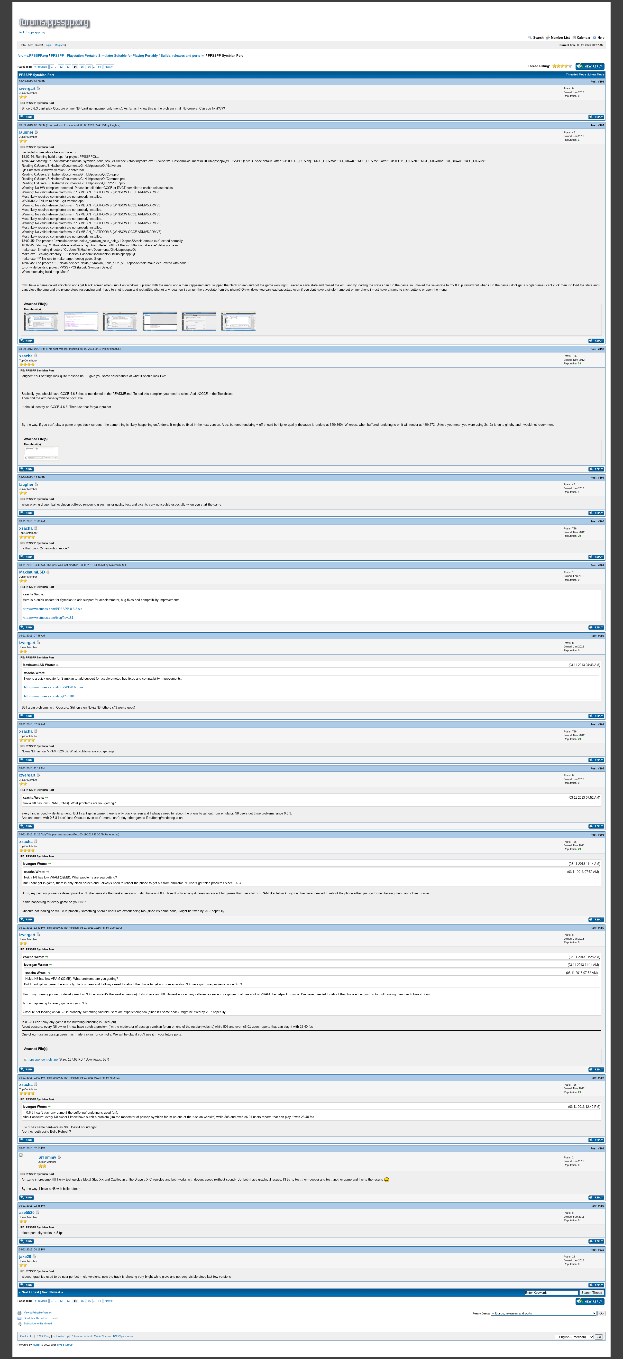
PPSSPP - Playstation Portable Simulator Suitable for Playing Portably (104, 55)
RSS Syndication (123, 1336)
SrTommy (47, 1157)
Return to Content (81, 1336)
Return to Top (61, 1336)
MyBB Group (65, 1344)
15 (82, 66)
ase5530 (27, 1213)
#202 (601, 635)
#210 (601, 1249)
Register (60, 45)
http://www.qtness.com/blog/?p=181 (48, 617)
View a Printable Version (38, 1312)
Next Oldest (30, 1292)
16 (89, 66)
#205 (601, 834)
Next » (109, 66)
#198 (601, 349)
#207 (601, 1077)
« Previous (40, 66)
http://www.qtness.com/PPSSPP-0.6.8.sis (52, 609)
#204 (601, 768)
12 (61, 66)
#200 (601, 521)
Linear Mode (596, 74)
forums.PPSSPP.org (33, 55)
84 (99, 66)
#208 (601, 1148)
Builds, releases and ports (180, 55)
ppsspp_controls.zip (43, 1059)
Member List (560, 37)
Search (538, 37)
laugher (114, 125)
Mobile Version (102, 1336)
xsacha (114, 348)
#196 (601, 81)
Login (48, 45)
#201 (601, 565)
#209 (601, 1205)
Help (601, 37)
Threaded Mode (576, 74)
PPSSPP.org (43, 1336)
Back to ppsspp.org (31, 32)
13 (68, 66)
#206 (601, 927)
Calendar (583, 37)
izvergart (27, 88)
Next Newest (51, 1292)
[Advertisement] (180, 18)
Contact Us (27, 1336)
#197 (601, 125)
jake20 (25, 1257)
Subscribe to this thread (38, 1323)
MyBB (36, 1344)
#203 (601, 724)
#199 (601, 477)
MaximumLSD (117, 565)
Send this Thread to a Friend (40, 1318)
